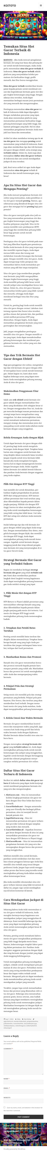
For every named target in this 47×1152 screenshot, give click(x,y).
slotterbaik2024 (31, 1026)
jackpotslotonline (32, 1021)
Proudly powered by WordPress (14, 1149)
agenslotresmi (8, 1021)
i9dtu (18, 1019)
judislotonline (8, 1023)
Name (7, 1079)
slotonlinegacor (20, 1026)
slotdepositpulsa (9, 1026)
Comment (8, 1049)
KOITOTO (10, 5)
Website (7, 1098)
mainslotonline (18, 1023)
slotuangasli (8, 1028)
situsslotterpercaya (30, 1023)
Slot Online (27, 1019)
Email (7, 1088)
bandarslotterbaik (20, 1021)
